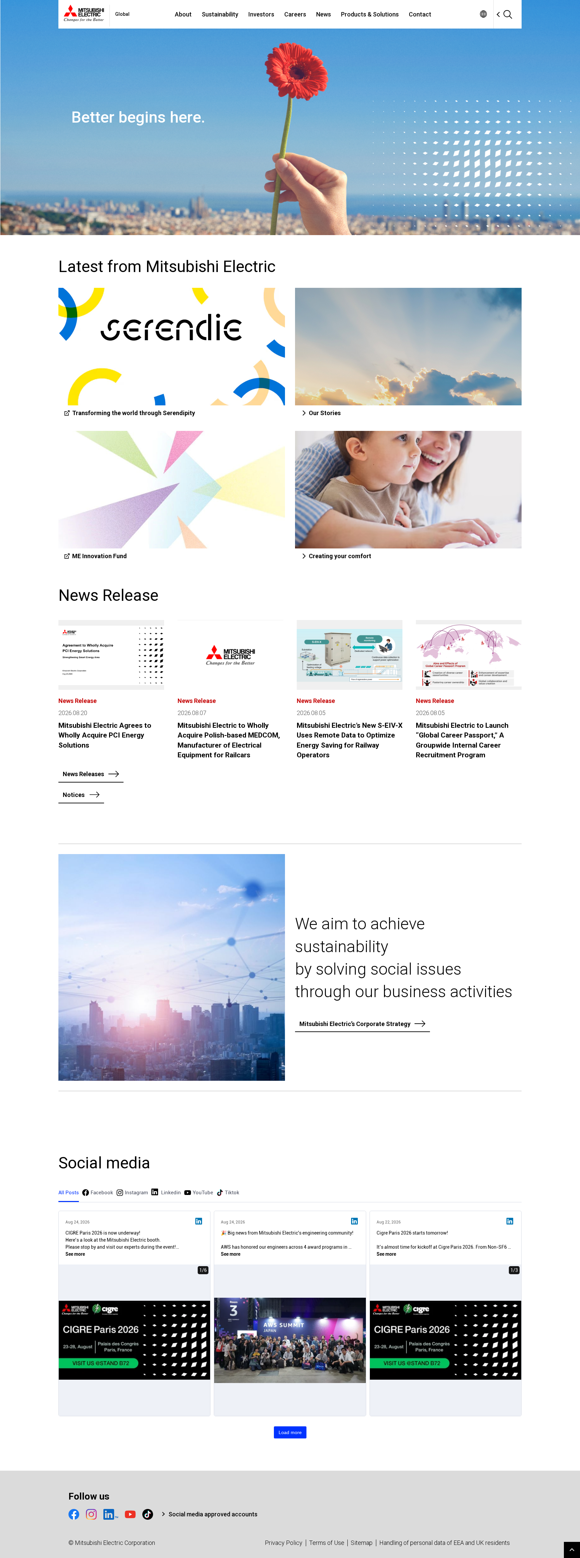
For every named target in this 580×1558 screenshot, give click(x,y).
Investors (261, 14)
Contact (420, 14)
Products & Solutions (370, 14)
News (323, 14)
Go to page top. (572, 1550)
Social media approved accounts (212, 1514)
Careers (295, 14)
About (183, 14)
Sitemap (362, 1542)
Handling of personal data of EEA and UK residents (444, 1542)
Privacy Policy (283, 1542)
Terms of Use (326, 1542)
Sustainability (220, 14)
